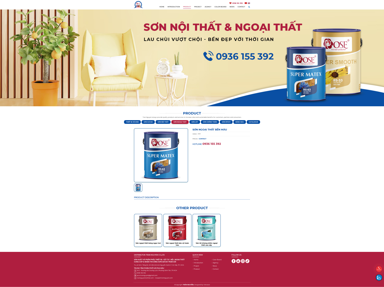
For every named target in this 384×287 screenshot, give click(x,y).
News (232, 7)
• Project (195, 266)
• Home (195, 260)
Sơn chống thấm (210, 122)
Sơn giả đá (148, 122)
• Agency (215, 263)
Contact (241, 7)
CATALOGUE (253, 122)
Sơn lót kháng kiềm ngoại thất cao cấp (207, 244)
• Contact (215, 269)
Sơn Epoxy (226, 122)
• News (214, 266)
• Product (196, 269)
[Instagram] (243, 261)
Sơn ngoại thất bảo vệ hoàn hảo (177, 244)
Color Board (220, 7)
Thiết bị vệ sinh (132, 122)
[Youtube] (238, 261)
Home (161, 7)
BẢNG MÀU (240, 122)
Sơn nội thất (163, 122)
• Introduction (197, 263)
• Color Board (217, 260)
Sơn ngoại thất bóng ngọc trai (148, 243)
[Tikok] (247, 261)
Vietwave (207, 285)
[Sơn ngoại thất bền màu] (161, 155)
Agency (208, 7)
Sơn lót (195, 122)
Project (198, 7)
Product (187, 7)
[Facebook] (234, 261)
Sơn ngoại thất (180, 122)
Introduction (174, 7)
